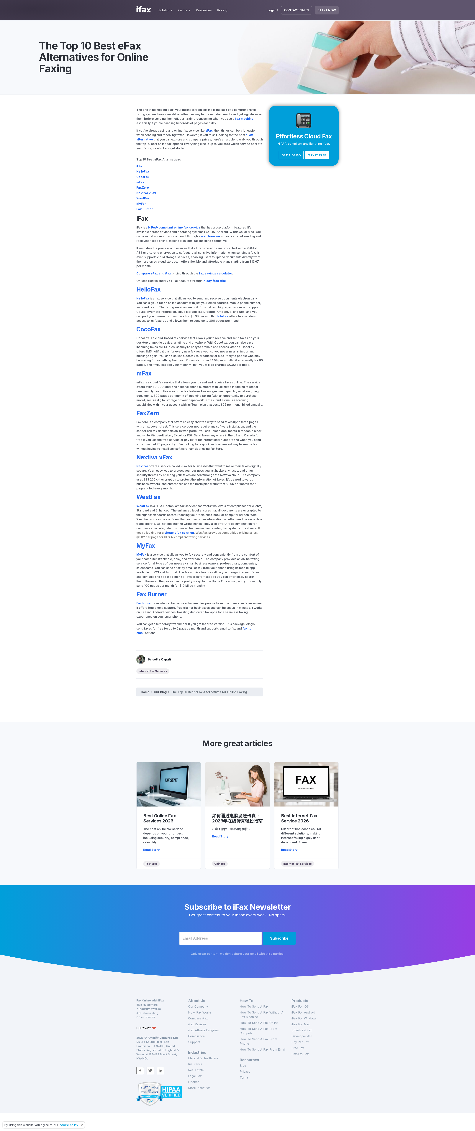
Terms (244, 1077)
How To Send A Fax (254, 1006)
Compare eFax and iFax (153, 273)
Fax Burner (144, 209)
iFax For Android (303, 1012)
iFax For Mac (300, 1024)
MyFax (141, 204)
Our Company (198, 1006)
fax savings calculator (215, 273)
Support (194, 1042)
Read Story (151, 850)
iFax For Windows (304, 1018)
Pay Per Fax (300, 1042)
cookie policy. (69, 1125)
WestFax (143, 198)
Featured (151, 863)
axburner (145, 603)
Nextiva (142, 466)
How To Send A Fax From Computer (258, 1031)
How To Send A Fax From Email (262, 1049)
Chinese (219, 863)
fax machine (244, 118)
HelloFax (142, 171)
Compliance (196, 1036)
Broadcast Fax (301, 1030)
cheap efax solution (179, 532)
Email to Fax (300, 1054)
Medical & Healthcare (203, 1058)
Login (272, 10)
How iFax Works (200, 1012)
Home (145, 692)
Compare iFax (198, 1018)
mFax (140, 182)
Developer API (301, 1036)
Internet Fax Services (153, 671)
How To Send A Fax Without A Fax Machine (262, 1015)
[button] (291, 155)
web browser (210, 236)
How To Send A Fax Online (259, 1023)
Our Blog (160, 692)
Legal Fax (195, 1076)
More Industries (199, 1088)
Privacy (245, 1071)
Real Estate (196, 1070)
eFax (209, 130)
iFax (139, 166)
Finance (193, 1082)
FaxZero (142, 187)
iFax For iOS (300, 1006)
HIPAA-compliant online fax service (174, 227)
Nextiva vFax (146, 193)
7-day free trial (214, 281)
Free (297, 1048)
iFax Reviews (197, 1024)
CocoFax (143, 177)
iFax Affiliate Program (203, 1030)
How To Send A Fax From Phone (258, 1041)
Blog (243, 1065)
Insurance (195, 1064)
